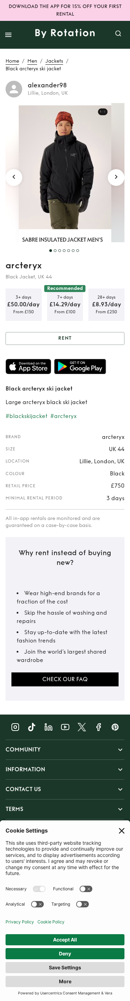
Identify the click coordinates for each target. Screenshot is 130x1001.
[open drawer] (8, 35)
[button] (65, 749)
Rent (65, 338)
